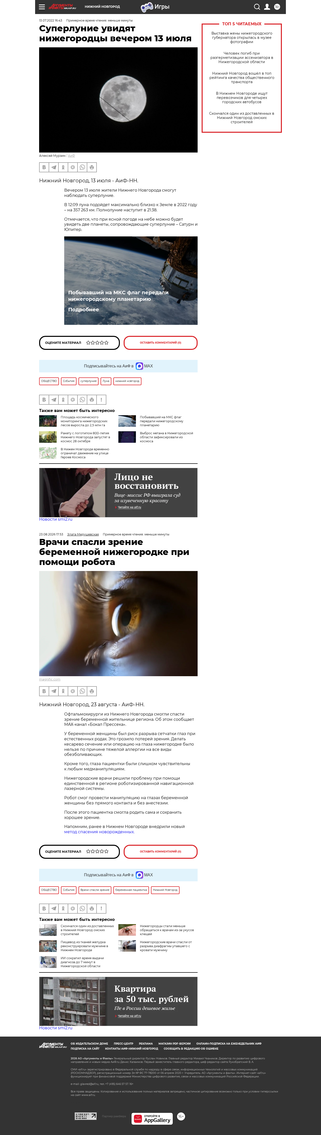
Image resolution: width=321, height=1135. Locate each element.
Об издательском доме (89, 1043)
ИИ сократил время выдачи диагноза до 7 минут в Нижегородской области (82, 962)
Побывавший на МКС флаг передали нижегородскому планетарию (118, 296)
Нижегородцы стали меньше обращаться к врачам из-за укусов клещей (167, 930)
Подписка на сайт (85, 1048)
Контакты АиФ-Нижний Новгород (131, 1048)
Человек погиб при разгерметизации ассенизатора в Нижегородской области (241, 57)
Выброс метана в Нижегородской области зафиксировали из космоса (166, 437)
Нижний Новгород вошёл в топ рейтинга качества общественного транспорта (241, 77)
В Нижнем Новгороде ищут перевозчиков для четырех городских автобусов (242, 97)
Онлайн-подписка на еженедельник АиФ (229, 1043)
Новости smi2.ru (55, 519)
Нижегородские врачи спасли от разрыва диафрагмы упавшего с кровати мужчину (166, 946)
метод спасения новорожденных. (99, 831)
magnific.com (49, 679)
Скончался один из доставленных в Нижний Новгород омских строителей (241, 117)
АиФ (71, 156)
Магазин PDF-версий (174, 1043)
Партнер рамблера (114, 1116)
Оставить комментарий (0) (160, 342)
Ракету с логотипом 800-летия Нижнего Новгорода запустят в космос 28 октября (85, 437)
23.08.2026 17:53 (51, 534)
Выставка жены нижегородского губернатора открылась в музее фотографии (241, 37)
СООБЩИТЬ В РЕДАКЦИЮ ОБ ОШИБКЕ (191, 1048)
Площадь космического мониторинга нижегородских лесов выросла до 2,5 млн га (84, 421)
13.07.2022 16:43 (50, 20)
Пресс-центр (123, 1043)
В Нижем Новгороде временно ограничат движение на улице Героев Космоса (85, 453)
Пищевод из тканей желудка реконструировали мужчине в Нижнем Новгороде (84, 946)
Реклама (146, 1043)
